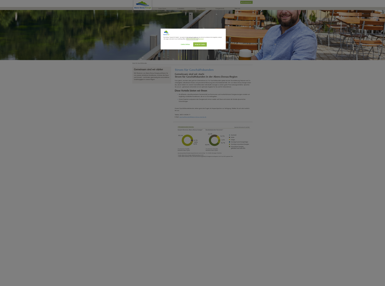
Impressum (201, 39)
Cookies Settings (185, 44)
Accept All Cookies (200, 44)
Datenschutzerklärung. (192, 39)
